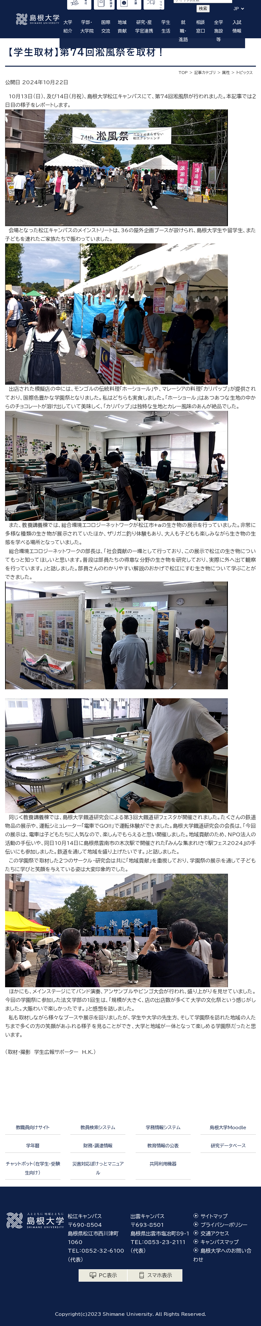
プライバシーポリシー (224, 1224)
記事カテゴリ (205, 72)
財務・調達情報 (97, 1145)
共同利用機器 (163, 1163)
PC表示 (108, 1275)
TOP (183, 72)
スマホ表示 (159, 1275)
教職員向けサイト (33, 1127)
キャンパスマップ (220, 1242)
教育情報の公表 (163, 1145)
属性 (226, 72)
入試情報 (236, 26)
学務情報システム (163, 1127)
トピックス (244, 72)
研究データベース (228, 1145)
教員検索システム (98, 1127)
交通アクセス (215, 1233)
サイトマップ (214, 1216)
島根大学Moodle (228, 1127)
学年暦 (32, 1145)
